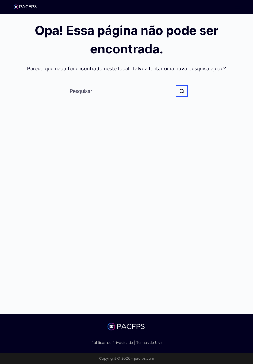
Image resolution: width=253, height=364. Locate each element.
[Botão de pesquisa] (182, 91)
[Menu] (237, 7)
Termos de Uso (149, 342)
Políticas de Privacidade (112, 342)
